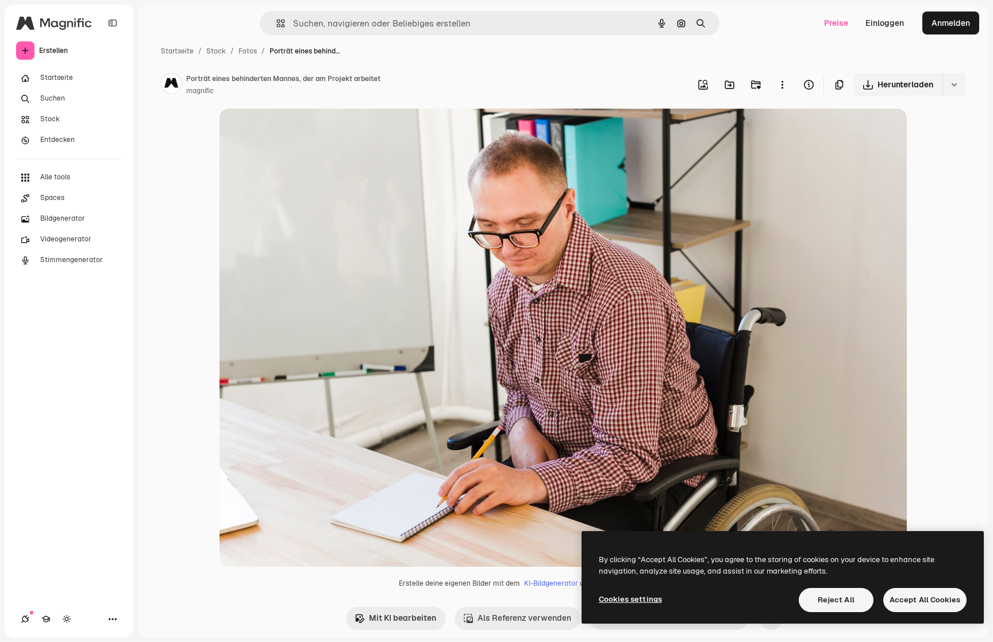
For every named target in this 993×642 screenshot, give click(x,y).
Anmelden (951, 23)
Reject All (836, 600)
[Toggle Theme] (66, 619)
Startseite (177, 51)
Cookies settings (630, 599)
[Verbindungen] (25, 619)
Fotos (247, 51)
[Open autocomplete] (276, 23)
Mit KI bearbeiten (402, 618)
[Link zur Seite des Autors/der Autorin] (171, 85)
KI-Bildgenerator (551, 583)
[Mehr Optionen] (782, 84)
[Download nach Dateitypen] (953, 84)
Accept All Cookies (925, 600)
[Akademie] (46, 619)
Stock (216, 51)
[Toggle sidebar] (112, 23)
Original (293, 130)
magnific (200, 90)
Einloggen (884, 23)
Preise (836, 23)
